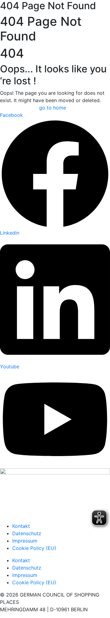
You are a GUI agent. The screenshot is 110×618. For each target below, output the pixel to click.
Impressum (24, 541)
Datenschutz (26, 533)
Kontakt (21, 526)
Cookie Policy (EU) (34, 548)
